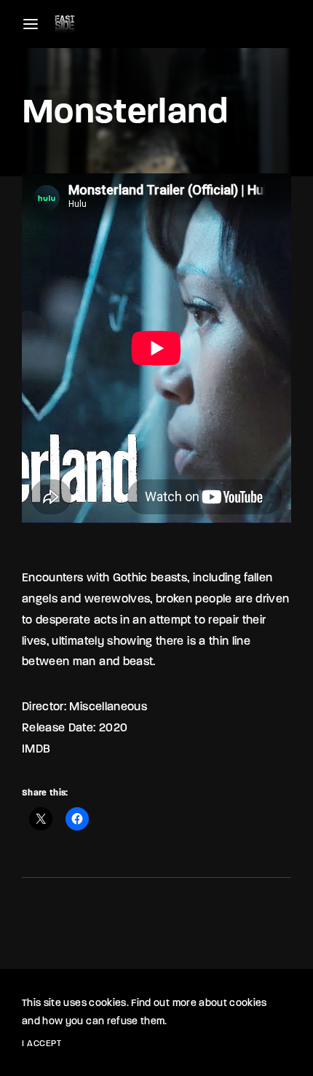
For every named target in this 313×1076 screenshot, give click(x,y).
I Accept (41, 1044)
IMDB (36, 749)
